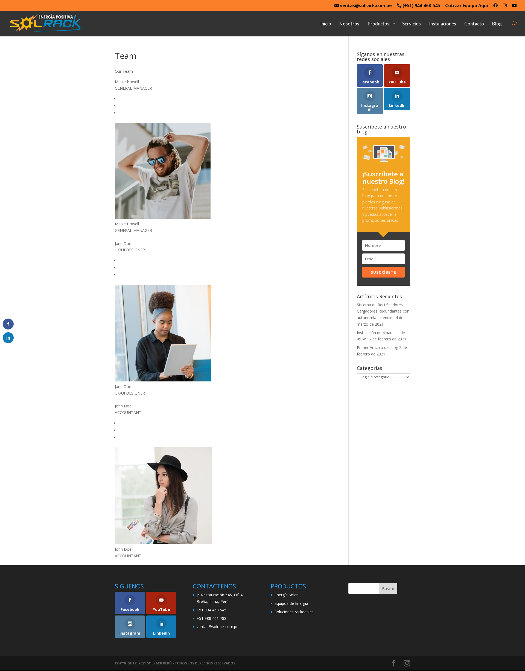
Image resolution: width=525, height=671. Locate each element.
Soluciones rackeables (294, 611)
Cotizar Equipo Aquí (466, 5)
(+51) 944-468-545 (420, 5)
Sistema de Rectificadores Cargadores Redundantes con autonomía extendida (383, 311)
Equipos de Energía (291, 603)
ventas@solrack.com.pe (365, 5)
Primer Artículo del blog (377, 347)
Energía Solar (286, 594)
